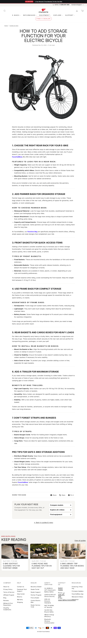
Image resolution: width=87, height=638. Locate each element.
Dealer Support (36, 592)
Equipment (44, 15)
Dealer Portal (35, 589)
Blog (4, 598)
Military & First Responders (8, 604)
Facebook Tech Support (22, 590)
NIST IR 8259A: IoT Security (49, 606)
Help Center (21, 594)
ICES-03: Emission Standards (47, 601)
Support (69, 15)
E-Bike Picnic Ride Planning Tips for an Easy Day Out (42, 566)
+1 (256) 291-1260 (61, 594)
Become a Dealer (36, 586)
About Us (6, 586)
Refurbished (29, 15)
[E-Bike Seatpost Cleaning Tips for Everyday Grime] (14, 551)
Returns (19, 597)
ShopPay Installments (7, 608)
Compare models (56, 505)
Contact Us (20, 586)
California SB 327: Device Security (50, 595)
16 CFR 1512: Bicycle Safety (48, 611)
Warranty (20, 599)
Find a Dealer (43, 19)
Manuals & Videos (77, 597)
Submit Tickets (60, 589)
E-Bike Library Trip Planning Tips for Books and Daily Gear (72, 566)
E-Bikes (15, 15)
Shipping (20, 602)
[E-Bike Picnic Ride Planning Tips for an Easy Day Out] (43, 551)
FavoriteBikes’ (23, 482)
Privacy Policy (7, 589)
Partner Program (36, 595)
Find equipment (56, 514)
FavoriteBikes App (77, 594)
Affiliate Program (8, 595)
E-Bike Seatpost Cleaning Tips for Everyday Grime (11, 566)
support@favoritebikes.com (67, 600)
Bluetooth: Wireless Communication (49, 621)
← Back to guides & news (43, 522)
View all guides (80, 540)
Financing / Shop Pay (77, 587)
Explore (57, 15)
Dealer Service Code (35, 606)
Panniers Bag (32, 231)
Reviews (6, 600)
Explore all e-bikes (57, 510)
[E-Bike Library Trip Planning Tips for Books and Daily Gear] (72, 551)
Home (6, 25)
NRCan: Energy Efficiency (49, 615)
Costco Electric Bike (35, 601)
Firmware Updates (77, 591)
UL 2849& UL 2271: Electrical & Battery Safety (49, 590)
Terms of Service (8, 592)
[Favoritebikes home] (43, 11)
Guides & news (14, 25)
